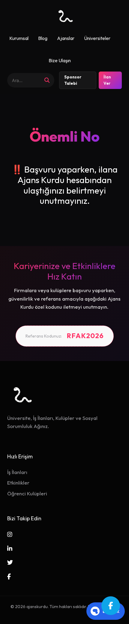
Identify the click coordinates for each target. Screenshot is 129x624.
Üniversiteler (97, 38)
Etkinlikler (18, 482)
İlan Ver (107, 80)
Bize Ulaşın (60, 60)
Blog (42, 38)
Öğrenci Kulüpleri (27, 493)
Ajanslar (65, 38)
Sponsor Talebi (72, 80)
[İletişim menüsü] (110, 605)
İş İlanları (17, 472)
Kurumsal (18, 38)
